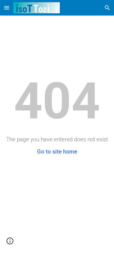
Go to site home (57, 151)
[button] (6, 7)
